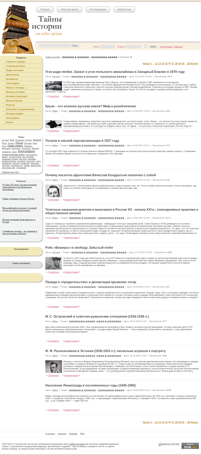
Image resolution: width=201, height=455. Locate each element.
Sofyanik (56, 76)
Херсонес (16, 148)
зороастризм (15, 157)
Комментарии (71, 96)
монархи (21, 161)
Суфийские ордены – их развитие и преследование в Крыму (19, 232)
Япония (35, 148)
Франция (6, 148)
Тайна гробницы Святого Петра (18, 198)
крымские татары (10, 159)
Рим (35, 143)
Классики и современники (20, 109)
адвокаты (6, 152)
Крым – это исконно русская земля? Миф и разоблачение (90, 106)
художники (21, 168)
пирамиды (7, 163)
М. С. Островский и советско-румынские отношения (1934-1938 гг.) (97, 316)
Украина (28, 146)
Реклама (73, 434)
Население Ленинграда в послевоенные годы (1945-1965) (90, 385)
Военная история (15, 92)
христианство (8, 168)
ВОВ (12, 140)
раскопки (35, 163)
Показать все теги (10, 172)
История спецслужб (16, 96)
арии (14, 152)
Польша (28, 143)
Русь (4, 146)
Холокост (26, 148)
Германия (19, 140)
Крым (19, 143)
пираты (16, 163)
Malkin (55, 111)
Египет (11, 143)
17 (173, 63)
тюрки (26, 165)
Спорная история (15, 66)
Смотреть (190, 160)
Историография (14, 113)
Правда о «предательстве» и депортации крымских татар (90, 282)
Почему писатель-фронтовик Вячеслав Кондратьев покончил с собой (100, 175)
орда (38, 161)
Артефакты (12, 79)
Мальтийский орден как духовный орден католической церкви (19, 209)
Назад (146, 63)
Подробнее (53, 96)
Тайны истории (76, 444)
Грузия (29, 140)
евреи (5, 157)
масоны (23, 159)
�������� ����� (113, 76)
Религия (10, 105)
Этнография (12, 83)
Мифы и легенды (15, 87)
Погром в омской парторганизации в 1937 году (82, 140)
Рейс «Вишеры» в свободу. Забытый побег (79, 247)
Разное (9, 122)
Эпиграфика (12, 118)
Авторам (62, 434)
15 (166, 63)
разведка (25, 163)
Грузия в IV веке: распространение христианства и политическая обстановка (19, 187)
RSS (82, 434)
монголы (30, 161)
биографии (26, 151)
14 (163, 63)
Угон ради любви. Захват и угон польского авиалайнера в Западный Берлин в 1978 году (115, 71)
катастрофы (28, 157)
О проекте (50, 434)
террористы (17, 165)
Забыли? (178, 46)
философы (36, 165)
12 (156, 63)
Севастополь (15, 146)
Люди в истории (15, 70)
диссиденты (31, 155)
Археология (12, 74)
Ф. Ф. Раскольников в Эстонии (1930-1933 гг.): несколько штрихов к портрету (105, 351)
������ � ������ (84, 76)
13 (159, 63)
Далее (194, 63)
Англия (5, 140)
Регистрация (166, 46)
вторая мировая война (13, 154)
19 (179, 63)
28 (188, 63)
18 (176, 63)
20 (183, 63)
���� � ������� (108, 321)
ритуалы (6, 165)
